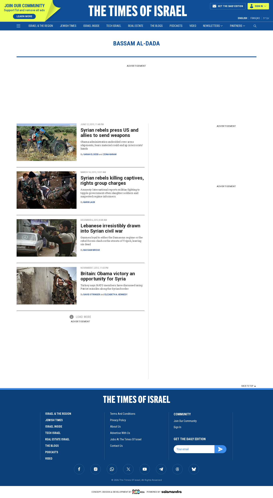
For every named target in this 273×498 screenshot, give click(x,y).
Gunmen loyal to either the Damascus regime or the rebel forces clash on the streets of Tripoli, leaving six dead (111, 241)
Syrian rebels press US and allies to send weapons (109, 132)
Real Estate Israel (57, 439)
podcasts (51, 452)
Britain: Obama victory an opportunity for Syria (108, 276)
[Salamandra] (171, 491)
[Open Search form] (255, 26)
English (242, 18)
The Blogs (156, 25)
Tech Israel (113, 25)
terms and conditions (122, 413)
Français (255, 18)
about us (115, 426)
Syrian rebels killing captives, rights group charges (112, 180)
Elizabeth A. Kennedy (116, 294)
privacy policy (118, 420)
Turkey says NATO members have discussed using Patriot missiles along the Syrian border (111, 286)
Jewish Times (68, 25)
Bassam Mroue (91, 250)
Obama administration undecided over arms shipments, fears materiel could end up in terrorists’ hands (112, 145)
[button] (258, 6)
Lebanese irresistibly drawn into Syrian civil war (110, 228)
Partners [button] (236, 25)
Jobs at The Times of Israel (125, 439)
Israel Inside (91, 25)
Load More (83, 316)
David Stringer (91, 294)
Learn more (24, 16)
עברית (266, 18)
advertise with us (120, 433)
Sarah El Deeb (91, 154)
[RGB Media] (139, 492)
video (48, 458)
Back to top (247, 386)
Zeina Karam (110, 154)
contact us (116, 445)
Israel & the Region (41, 25)
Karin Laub (89, 202)
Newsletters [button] (211, 25)
